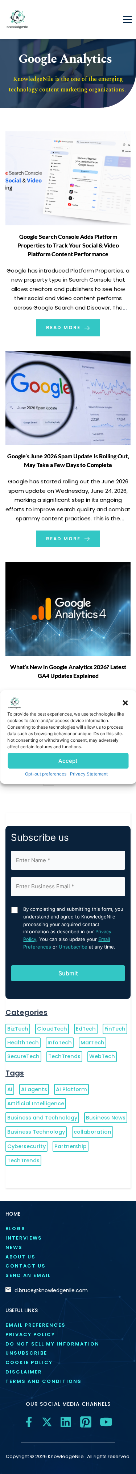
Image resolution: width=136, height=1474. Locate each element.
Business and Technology (42, 1117)
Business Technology (36, 1131)
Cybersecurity (26, 1146)
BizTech (17, 1028)
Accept (68, 760)
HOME (12, 1213)
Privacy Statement (89, 774)
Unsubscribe (73, 947)
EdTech (86, 1028)
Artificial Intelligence (35, 1103)
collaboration (92, 1131)
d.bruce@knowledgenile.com (51, 1290)
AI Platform (71, 1089)
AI (9, 1089)
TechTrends (64, 1056)
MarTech (92, 1042)
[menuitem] (68, 1229)
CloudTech (52, 1028)
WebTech (102, 1056)
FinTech (114, 1028)
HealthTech (23, 1042)
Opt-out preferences (45, 774)
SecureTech (23, 1056)
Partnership (70, 1146)
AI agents (34, 1089)
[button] (125, 703)
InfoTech (60, 1042)
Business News (105, 1117)
